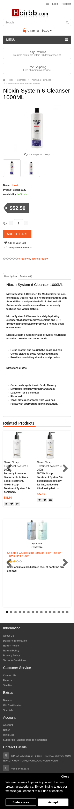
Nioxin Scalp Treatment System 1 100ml (16, 466)
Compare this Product (19, 247)
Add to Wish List (16, 243)
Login (55, 3)
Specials (8, 710)
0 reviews (24, 258)
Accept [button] (53, 802)
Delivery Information (15, 640)
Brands (7, 700)
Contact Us (9, 675)
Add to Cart (17, 234)
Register (66, 3)
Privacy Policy (11, 655)
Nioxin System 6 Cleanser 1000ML (23, 83)
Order (6, 730)
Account (8, 725)
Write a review (40, 258)
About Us (8, 635)
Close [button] (65, 776)
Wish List (8, 735)
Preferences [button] (21, 802)
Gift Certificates (12, 705)
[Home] (4, 80)
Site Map (8, 685)
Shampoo (22, 80)
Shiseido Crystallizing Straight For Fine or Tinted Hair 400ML (34, 554)
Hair (11, 80)
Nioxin (15, 185)
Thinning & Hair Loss (40, 80)
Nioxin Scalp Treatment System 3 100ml (49, 466)
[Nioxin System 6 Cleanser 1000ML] (12, 168)
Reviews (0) (26, 276)
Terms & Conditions (14, 660)
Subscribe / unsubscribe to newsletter (25, 739)
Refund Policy (11, 650)
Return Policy (11, 645)
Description (10, 276)
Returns (8, 680)
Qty (5, 223)
